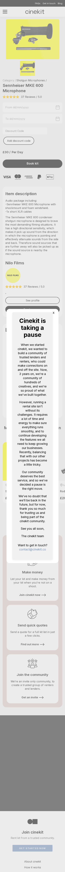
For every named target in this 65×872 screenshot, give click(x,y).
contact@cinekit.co (32, 549)
